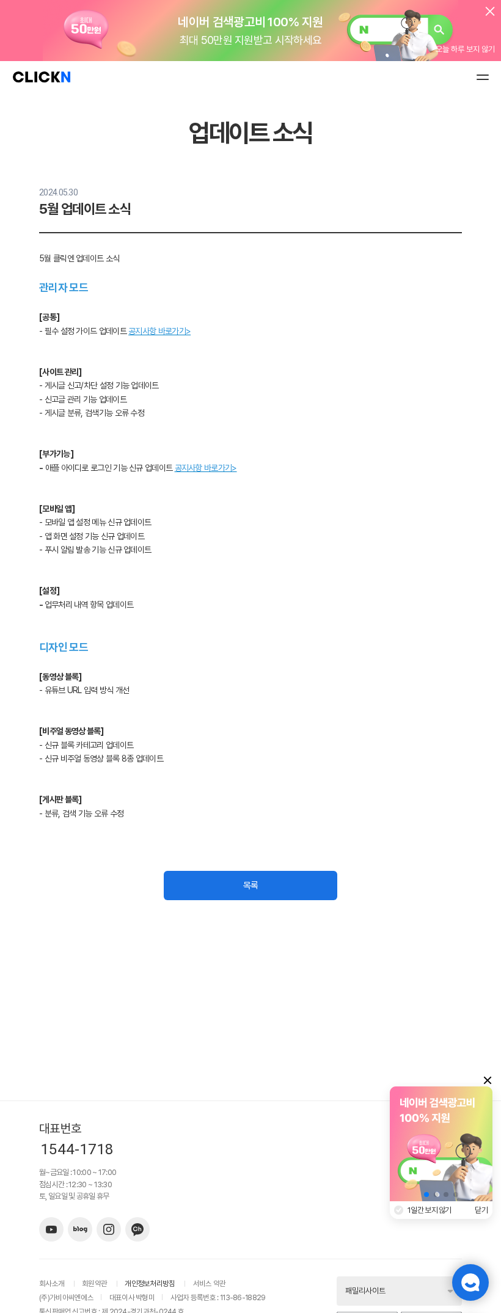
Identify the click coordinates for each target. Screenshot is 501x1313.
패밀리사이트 (365, 1290)
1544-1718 (77, 1149)
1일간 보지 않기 (430, 1210)
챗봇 (470, 1282)
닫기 (481, 1210)
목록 (250, 885)
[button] (426, 1194)
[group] (441, 1143)
